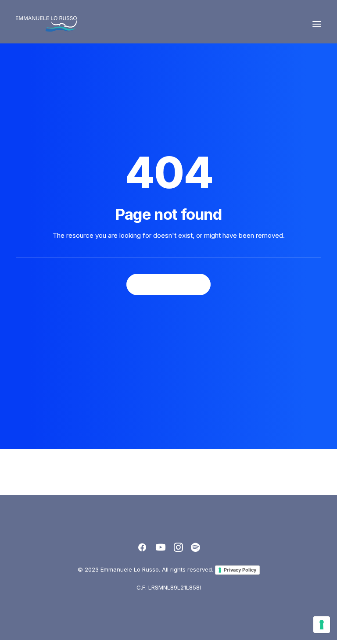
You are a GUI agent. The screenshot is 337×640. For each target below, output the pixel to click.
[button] (317, 23)
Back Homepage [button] (168, 284)
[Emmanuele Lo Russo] (46, 24)
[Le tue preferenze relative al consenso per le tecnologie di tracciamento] (321, 624)
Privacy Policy (240, 570)
